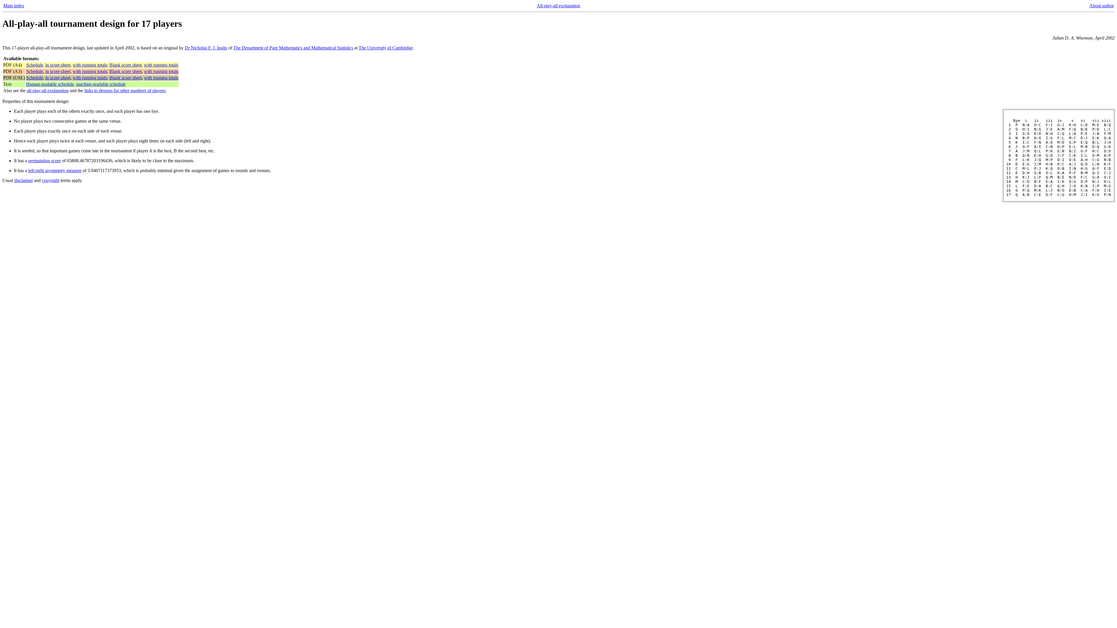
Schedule (34, 65)
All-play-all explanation (558, 5)
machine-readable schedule (101, 84)
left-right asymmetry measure (54, 170)
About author (1101, 5)
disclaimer (23, 180)
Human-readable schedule (50, 84)
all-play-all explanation (48, 90)
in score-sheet (57, 65)
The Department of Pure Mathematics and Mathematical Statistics (293, 47)
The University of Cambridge (386, 47)
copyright (50, 180)
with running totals (90, 65)
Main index (13, 5)
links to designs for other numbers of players (125, 90)
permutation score (44, 160)
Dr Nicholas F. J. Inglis (206, 47)
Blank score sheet (125, 65)
